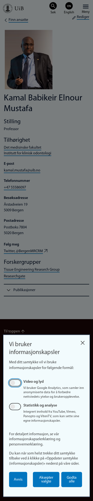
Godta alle (72, 479)
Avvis (18, 480)
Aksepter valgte (46, 479)
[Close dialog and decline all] (82, 342)
